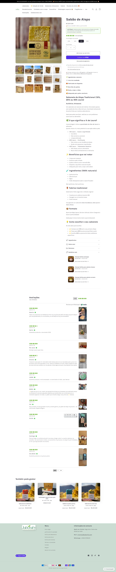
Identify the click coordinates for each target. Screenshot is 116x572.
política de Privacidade (51, 532)
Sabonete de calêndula (25, 503)
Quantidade (69, 44)
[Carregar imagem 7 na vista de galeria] (29, 79)
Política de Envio (49, 537)
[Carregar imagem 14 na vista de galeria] (48, 88)
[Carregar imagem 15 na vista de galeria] (57, 88)
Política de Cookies (50, 539)
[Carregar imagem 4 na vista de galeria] (48, 70)
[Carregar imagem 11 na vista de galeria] (20, 88)
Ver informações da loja (74, 69)
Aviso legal (48, 529)
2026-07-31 (32, 309)
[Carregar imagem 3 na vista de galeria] (38, 70)
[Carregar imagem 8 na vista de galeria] (38, 79)
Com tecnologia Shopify (62, 568)
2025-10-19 (31, 401)
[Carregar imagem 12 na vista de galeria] (29, 88)
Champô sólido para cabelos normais (85, 277)
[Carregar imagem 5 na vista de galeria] (57, 70)
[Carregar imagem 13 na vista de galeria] (38, 88)
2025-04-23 (32, 416)
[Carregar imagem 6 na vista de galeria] (20, 79)
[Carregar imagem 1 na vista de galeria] (20, 70)
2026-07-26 (32, 327)
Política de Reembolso (51, 534)
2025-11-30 (31, 374)
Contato (47, 545)
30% (88, 41)
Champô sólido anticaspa (82, 256)
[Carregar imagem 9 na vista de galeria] (48, 79)
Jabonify (54, 568)
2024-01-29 (32, 451)
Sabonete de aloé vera (91, 503)
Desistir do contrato (50, 550)
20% (70, 41)
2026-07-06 (32, 345)
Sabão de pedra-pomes (69, 503)
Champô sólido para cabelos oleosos (85, 267)
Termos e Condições (50, 542)
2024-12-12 (31, 433)
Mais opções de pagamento (83, 61)
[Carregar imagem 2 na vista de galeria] (29, 70)
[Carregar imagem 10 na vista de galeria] (57, 79)
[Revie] (84, 304)
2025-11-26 (31, 386)
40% (76, 41)
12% (81, 41)
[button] (79, 9)
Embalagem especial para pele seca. (47, 498)
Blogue (47, 547)
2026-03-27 (32, 357)
